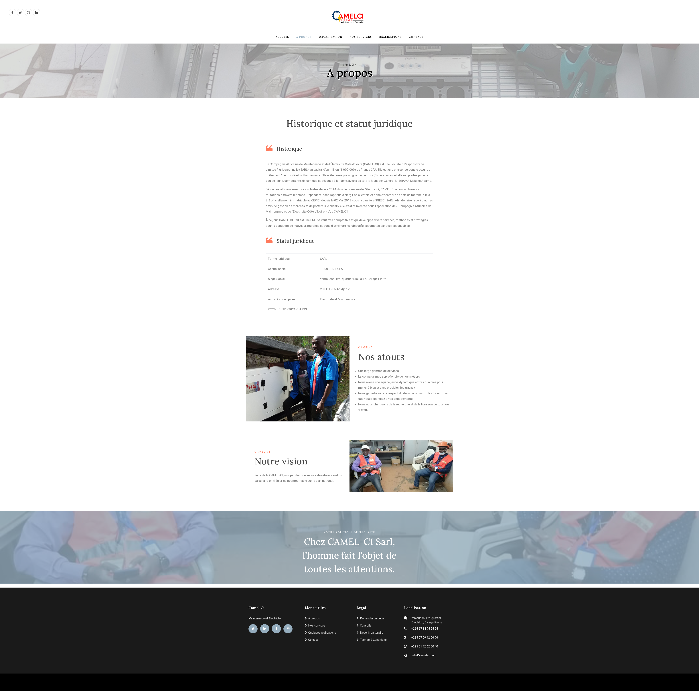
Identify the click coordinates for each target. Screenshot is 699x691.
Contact (416, 36)
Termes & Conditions (373, 639)
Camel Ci (256, 607)
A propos (304, 36)
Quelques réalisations (322, 632)
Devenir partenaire (371, 632)
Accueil (282, 36)
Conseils (365, 625)
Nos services (361, 36)
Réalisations (390, 36)
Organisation (330, 36)
